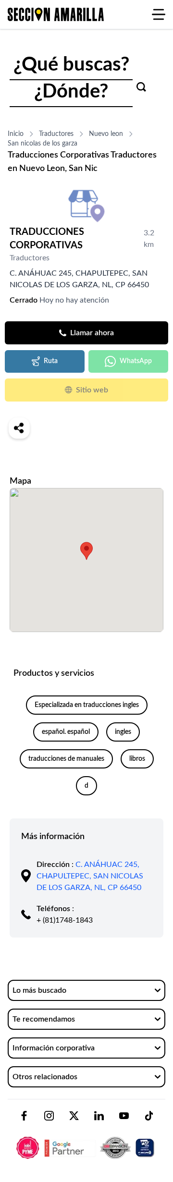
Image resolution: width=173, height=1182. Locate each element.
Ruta (51, 361)
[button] (86, 551)
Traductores (56, 134)
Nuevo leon (106, 134)
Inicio (16, 134)
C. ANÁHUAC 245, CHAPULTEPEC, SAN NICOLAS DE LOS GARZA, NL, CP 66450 (90, 876)
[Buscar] (141, 87)
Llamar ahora (92, 333)
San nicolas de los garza (42, 143)
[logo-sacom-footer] (86, 1140)
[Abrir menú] (158, 14)
